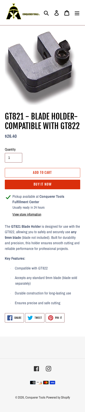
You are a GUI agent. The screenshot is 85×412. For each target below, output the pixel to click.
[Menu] (77, 12)
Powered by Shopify (58, 397)
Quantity (10, 149)
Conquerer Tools (35, 397)
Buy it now (42, 184)
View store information (26, 214)
